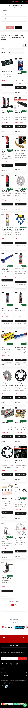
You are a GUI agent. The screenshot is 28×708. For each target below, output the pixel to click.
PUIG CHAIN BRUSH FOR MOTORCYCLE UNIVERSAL (20, 347)
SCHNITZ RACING (18, 497)
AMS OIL (16, 266)
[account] (23, 1)
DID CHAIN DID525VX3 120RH (6, 347)
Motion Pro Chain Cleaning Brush (5, 269)
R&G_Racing (4, 305)
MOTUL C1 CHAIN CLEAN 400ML (7, 152)
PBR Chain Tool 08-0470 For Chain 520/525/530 (7, 578)
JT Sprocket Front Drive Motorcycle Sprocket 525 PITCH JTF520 (7, 385)
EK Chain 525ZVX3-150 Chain (20, 151)
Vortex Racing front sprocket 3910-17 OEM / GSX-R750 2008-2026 (20, 191)
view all (14, 622)
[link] (7, 63)
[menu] (2, 2)
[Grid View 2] (26, 45)
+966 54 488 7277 (14, 645)
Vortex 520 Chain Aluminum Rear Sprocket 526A (7, 461)
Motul (3, 149)
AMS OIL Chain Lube (19, 268)
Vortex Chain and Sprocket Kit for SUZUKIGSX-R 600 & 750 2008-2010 (20, 461)
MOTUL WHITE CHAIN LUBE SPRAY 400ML (6, 191)
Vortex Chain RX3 (18, 112)
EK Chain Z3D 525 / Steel (7, 71)
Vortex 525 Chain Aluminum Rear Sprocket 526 (20, 385)
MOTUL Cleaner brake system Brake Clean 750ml (7, 230)
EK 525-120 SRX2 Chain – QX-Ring (20, 423)
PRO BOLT (16, 227)
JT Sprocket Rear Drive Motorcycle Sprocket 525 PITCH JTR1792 (20, 538)
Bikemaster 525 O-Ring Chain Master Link (7, 499)
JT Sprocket (4, 382)
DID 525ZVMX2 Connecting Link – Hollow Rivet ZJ (7, 539)
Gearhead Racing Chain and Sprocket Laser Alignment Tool (20, 500)
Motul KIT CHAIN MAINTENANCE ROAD (6, 113)
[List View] (23, 45)
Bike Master (4, 497)
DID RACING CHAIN (5, 344)
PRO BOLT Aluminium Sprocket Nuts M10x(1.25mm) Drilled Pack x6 (19, 230)
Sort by (3, 52)
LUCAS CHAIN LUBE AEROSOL (19, 74)
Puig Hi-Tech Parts (18, 344)
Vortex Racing (17, 188)
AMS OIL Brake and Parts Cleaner (20, 308)
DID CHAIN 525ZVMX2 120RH (6, 423)
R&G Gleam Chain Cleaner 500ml (7, 308)
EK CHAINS (17, 149)
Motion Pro (4, 266)
